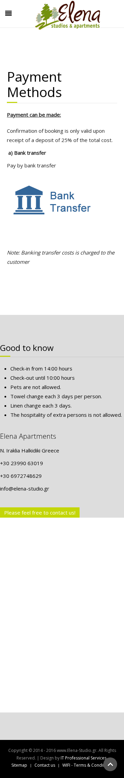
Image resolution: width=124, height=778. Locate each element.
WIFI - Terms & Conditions (87, 765)
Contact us (44, 765)
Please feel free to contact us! (39, 512)
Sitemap (19, 765)
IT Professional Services (83, 758)
